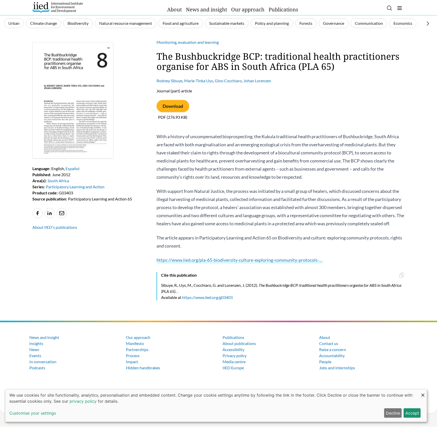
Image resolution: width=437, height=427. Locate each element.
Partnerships (137, 349)
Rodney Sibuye (169, 80)
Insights (36, 343)
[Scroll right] (428, 23)
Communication (369, 23)
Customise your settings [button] (32, 413)
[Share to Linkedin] (50, 213)
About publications (239, 343)
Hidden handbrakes (143, 367)
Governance (333, 23)
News (34, 349)
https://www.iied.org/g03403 (207, 297)
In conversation (42, 361)
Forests (305, 23)
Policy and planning (272, 23)
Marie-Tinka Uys (198, 80)
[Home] (57, 7)
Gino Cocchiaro (228, 80)
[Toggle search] (389, 8)
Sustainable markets (226, 23)
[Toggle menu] (400, 8)
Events (35, 355)
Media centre (234, 361)
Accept (412, 413)
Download (173, 106)
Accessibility (233, 349)
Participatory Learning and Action (75, 186)
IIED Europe (233, 367)
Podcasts (37, 367)
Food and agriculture (181, 23)
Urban (13, 23)
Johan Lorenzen (257, 80)
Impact (132, 361)
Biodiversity (78, 23)
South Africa (58, 180)
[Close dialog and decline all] (423, 392)
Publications (283, 9)
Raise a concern (332, 349)
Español (72, 168)
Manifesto (135, 343)
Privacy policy (235, 355)
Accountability (332, 355)
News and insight (206, 9)
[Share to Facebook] (37, 213)
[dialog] (216, 405)
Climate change (43, 23)
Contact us (328, 343)
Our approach (248, 9)
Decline (393, 413)
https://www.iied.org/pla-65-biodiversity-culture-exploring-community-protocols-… (239, 260)
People (325, 361)
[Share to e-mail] (62, 213)
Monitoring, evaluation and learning (188, 42)
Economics (403, 23)
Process (133, 355)
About (174, 9)
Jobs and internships (337, 367)
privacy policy (83, 401)
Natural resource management (125, 23)
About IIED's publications (54, 227)
